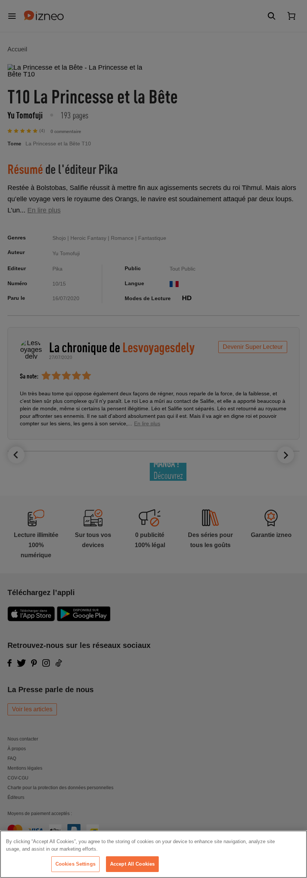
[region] (153, 854)
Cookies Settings (75, 864)
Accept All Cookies (132, 864)
